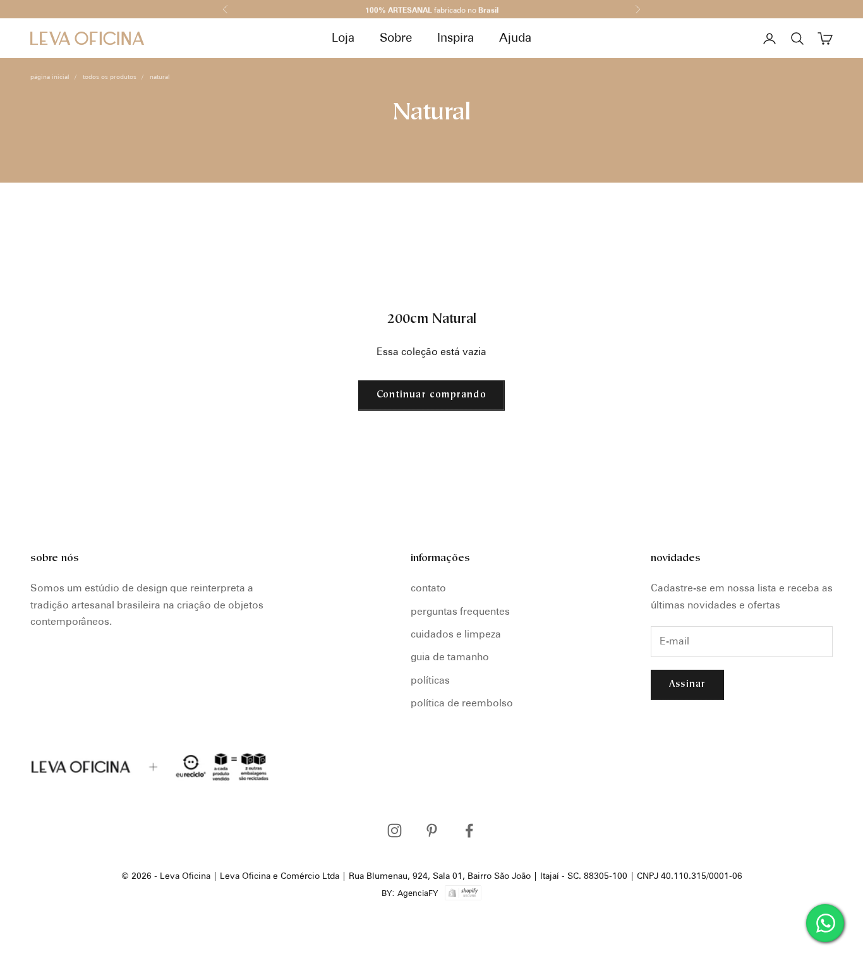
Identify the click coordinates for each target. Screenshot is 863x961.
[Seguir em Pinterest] (431, 830)
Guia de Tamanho (450, 657)
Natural (160, 76)
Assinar (687, 684)
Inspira (455, 37)
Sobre (396, 37)
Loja (343, 37)
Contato (428, 588)
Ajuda (515, 37)
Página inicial (49, 76)
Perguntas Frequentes (460, 611)
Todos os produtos (109, 76)
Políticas (430, 680)
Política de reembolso (462, 703)
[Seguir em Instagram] (394, 830)
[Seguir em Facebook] (469, 830)
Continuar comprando (431, 395)
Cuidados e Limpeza (456, 634)
